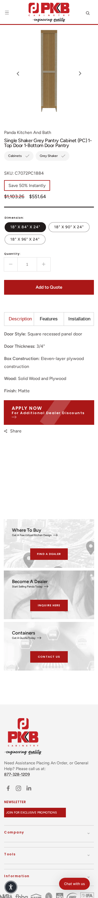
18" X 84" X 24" (28, 226)
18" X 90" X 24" (72, 226)
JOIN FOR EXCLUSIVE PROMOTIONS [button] (31, 812)
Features (49, 318)
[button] (7, 13)
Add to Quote (49, 287)
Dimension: (14, 218)
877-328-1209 (17, 774)
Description (20, 318)
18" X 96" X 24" (27, 239)
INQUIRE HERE (49, 605)
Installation (79, 318)
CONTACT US (49, 657)
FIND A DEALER (49, 554)
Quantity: (12, 254)
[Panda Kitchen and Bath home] (49, 12)
